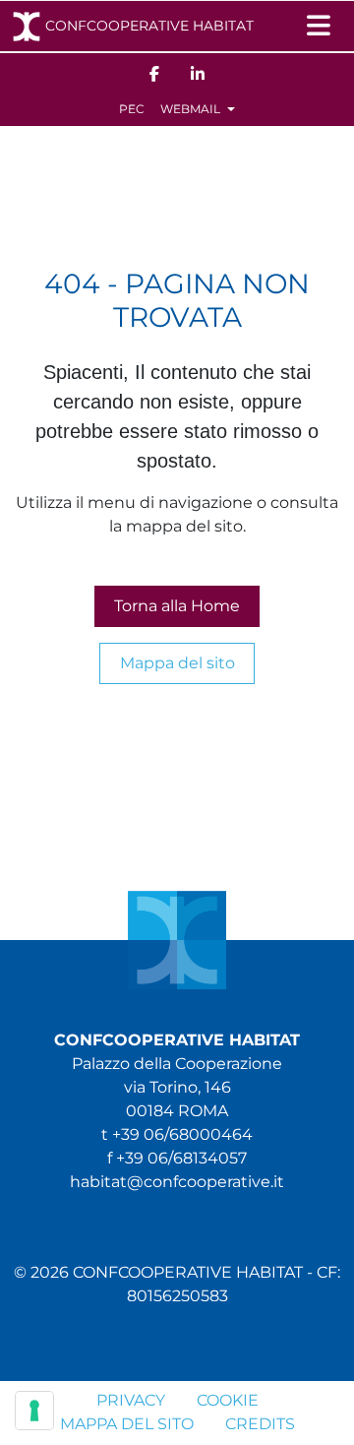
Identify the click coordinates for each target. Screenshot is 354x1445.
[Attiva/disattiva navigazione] (318, 26)
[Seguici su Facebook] (154, 73)
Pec (132, 108)
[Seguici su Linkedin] (198, 73)
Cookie (228, 1400)
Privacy (130, 1400)
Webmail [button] (191, 108)
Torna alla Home (177, 606)
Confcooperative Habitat (149, 25)
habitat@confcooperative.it (177, 1181)
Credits (260, 1423)
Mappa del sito (177, 663)
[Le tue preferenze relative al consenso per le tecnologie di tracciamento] (34, 1410)
